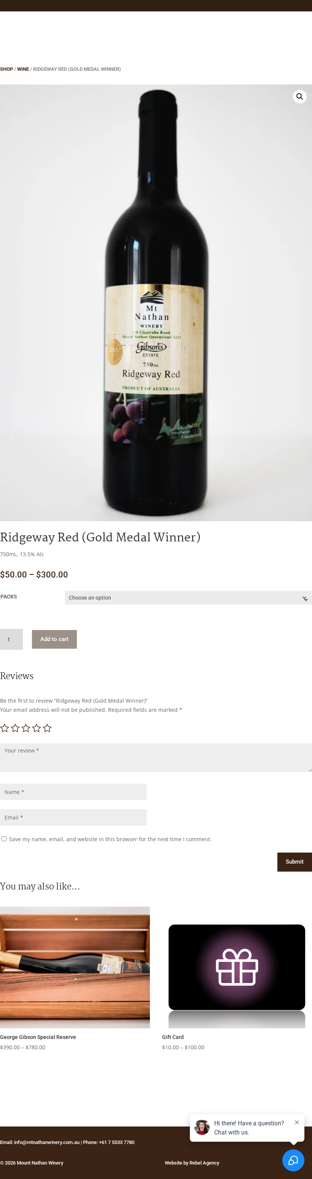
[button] (300, 96)
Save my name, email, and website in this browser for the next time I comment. (110, 839)
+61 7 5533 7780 (116, 1142)
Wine (23, 69)
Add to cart (54, 639)
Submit (295, 861)
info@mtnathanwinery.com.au (47, 1142)
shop (6, 69)
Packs (8, 596)
